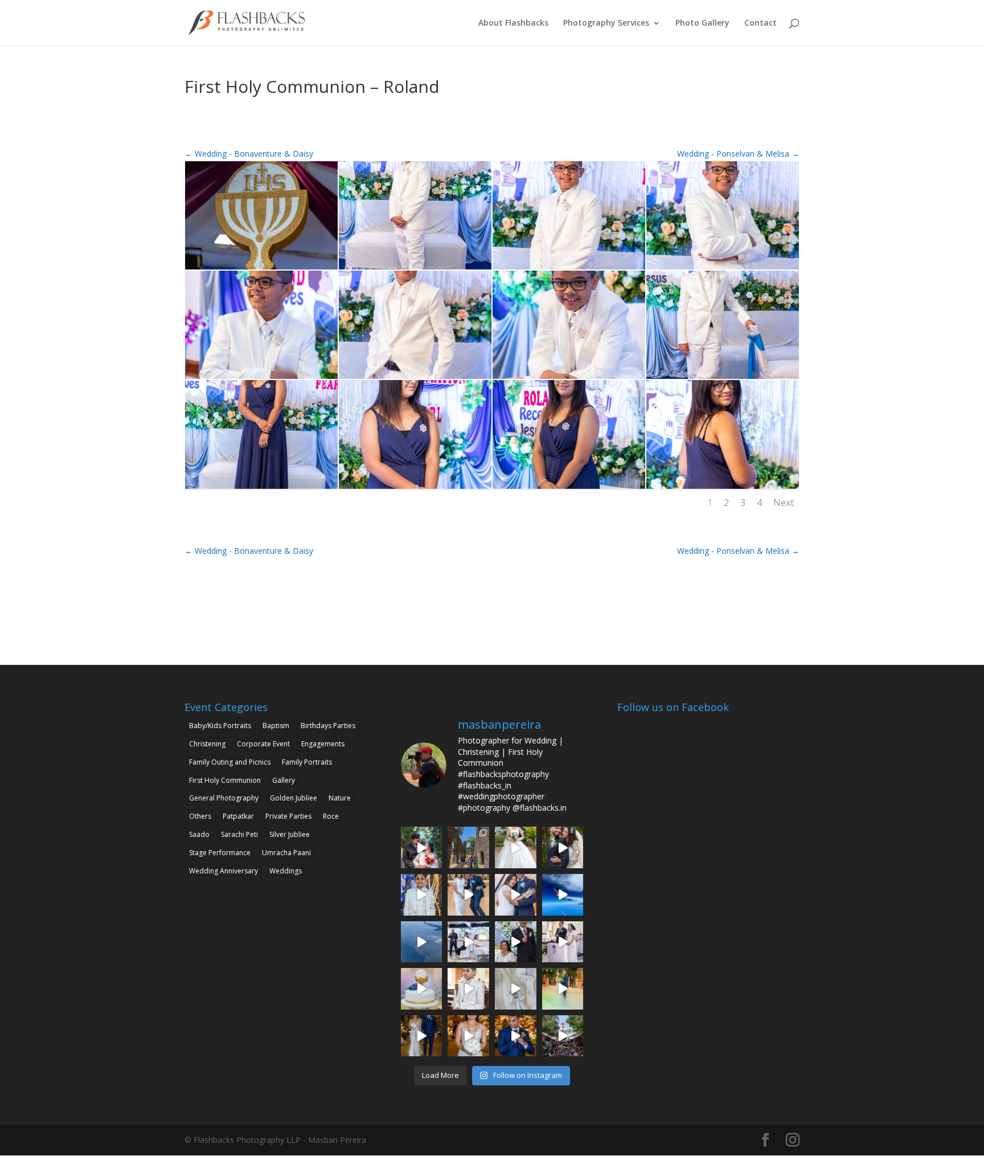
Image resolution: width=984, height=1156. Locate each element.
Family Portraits (307, 762)
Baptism (276, 725)
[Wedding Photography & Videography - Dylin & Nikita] (563, 989)
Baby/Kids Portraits (220, 725)
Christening (207, 744)
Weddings (285, 871)
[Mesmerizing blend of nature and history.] (468, 847)
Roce (331, 816)
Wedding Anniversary (223, 871)
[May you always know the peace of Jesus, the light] (421, 895)
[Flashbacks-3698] (261, 378)
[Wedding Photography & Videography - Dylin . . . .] (515, 1036)
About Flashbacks (513, 23)
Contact (760, 23)
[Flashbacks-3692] (569, 269)
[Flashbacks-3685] (261, 269)
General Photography (224, 798)
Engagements (323, 744)
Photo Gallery (702, 23)
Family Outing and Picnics (229, 762)
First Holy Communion (225, 780)
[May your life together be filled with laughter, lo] (421, 847)
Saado (199, 834)
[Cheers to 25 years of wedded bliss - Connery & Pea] (468, 942)
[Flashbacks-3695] (722, 269)
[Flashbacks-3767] (569, 488)
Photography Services (606, 23)
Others (200, 816)
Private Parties (288, 816)
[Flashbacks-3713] (569, 378)
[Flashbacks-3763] (415, 488)
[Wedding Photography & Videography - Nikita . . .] (468, 1036)
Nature (340, 798)
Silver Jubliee (289, 834)
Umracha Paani (286, 852)
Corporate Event (263, 744)
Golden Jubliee (293, 798)
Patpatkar (238, 816)
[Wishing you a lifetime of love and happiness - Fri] (515, 847)
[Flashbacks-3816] (722, 488)
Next (783, 502)
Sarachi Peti (239, 834)
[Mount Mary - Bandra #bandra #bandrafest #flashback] (563, 1036)
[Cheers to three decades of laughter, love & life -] (468, 895)
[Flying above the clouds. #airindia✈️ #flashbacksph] (563, 895)
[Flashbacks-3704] (415, 378)
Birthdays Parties (328, 725)
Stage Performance (220, 852)
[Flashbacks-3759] (261, 488)
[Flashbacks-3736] (722, 378)
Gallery (283, 780)
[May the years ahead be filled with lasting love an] (563, 847)
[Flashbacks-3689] (415, 269)
